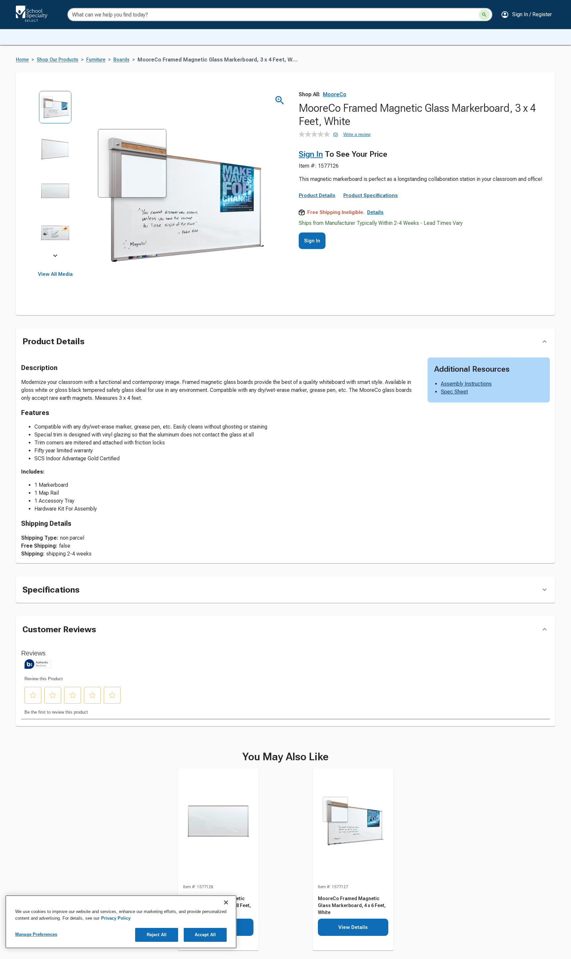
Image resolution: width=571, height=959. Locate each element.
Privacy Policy (116, 918)
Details (375, 212)
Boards (121, 60)
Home (22, 60)
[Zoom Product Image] (280, 100)
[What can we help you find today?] (484, 14)
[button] (526, 15)
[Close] (226, 902)
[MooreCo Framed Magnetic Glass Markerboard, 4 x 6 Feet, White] (353, 826)
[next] (55, 256)
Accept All (205, 934)
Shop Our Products (57, 60)
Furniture (95, 60)
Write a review (356, 134)
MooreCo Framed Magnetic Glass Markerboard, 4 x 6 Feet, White (352, 905)
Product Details (317, 195)
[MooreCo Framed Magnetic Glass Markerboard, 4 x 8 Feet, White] (218, 826)
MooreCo (334, 94)
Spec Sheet (454, 392)
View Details (353, 927)
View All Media (55, 274)
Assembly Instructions (466, 384)
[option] (55, 112)
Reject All (157, 934)
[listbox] (55, 174)
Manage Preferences (36, 934)
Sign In (311, 154)
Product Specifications (370, 195)
